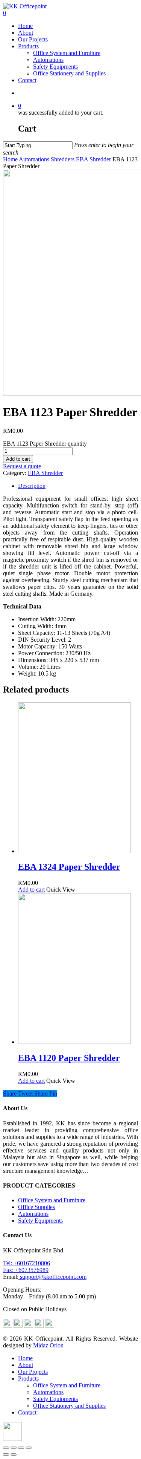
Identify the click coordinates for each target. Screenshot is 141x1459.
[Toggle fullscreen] (21, 1448)
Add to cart (18, 459)
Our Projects (33, 39)
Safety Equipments (55, 66)
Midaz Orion (48, 1345)
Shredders (62, 159)
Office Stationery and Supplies (69, 73)
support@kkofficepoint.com (52, 1277)
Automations (48, 60)
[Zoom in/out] (29, 1448)
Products (28, 46)
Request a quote (22, 466)
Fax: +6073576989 (26, 1270)
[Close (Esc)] (6, 1448)
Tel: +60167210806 (26, 1263)
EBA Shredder (93, 159)
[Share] (14, 1448)
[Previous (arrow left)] (6, 1454)
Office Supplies (36, 1207)
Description (31, 486)
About (25, 32)
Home (25, 26)
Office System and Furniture (66, 53)
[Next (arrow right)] (14, 1454)
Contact (27, 80)
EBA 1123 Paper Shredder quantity (45, 443)
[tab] (78, 486)
